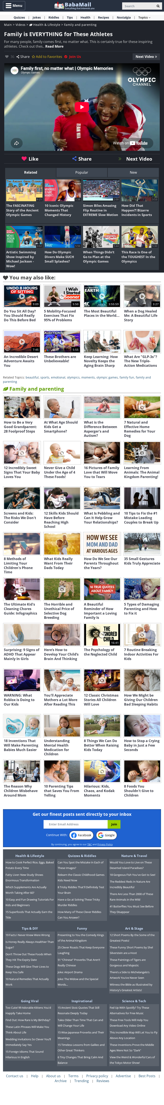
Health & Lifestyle (46, 25)
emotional (58, 377)
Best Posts (147, 1076)
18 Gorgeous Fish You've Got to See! (132, 875)
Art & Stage (134, 928)
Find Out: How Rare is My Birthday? (28, 1020)
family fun (127, 377)
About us (53, 1076)
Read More (54, 46)
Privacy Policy (105, 844)
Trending (81, 1081)
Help (34, 1076)
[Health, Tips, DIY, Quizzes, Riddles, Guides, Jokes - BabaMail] (74, 5)
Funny (82, 928)
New (133, 172)
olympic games (107, 377)
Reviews (103, 1081)
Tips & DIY (30, 928)
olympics (73, 377)
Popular (81, 172)
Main (8, 25)
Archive (61, 1081)
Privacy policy (97, 1076)
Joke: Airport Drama (70, 972)
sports (44, 377)
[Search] (158, 6)
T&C (89, 844)
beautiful (32, 377)
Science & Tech (134, 1001)
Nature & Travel (134, 856)
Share (25, 56)
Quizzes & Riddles (82, 856)
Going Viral (30, 1001)
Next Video (145, 56)
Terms (73, 1076)
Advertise (123, 1076)
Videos (21, 25)
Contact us (14, 1076)
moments (88, 377)
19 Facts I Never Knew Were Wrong (28, 935)
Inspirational (82, 1001)
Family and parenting (80, 25)
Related (30, 172)
